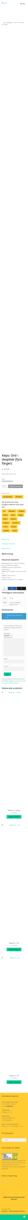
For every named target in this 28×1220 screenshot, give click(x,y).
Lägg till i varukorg (15, 486)
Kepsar (13, 515)
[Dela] (12, 588)
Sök (14, 1217)
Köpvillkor (5, 1211)
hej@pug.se (9, 1106)
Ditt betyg (7, 633)
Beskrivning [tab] (5, 539)
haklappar (21, 511)
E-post (6, 666)
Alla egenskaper (7, 496)
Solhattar (13, 519)
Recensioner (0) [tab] (6, 548)
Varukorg (22, 1216)
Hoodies (5, 515)
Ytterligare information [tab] (8, 544)
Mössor (5, 519)
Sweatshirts (15, 523)
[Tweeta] (21, 588)
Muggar (20, 515)
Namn (6, 659)
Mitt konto (4, 1217)
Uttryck (14, 530)
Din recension (8, 637)
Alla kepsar (19, 496)
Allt (4, 511)
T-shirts (5, 526)
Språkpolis (6, 523)
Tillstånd (13, 526)
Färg (3, 479)
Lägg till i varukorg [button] (14, 817)
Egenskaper (10, 22)
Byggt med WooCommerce (17, 1211)
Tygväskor (6, 530)
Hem (4, 22)
